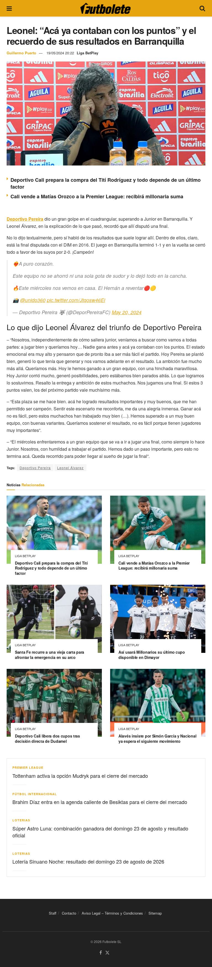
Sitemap (155, 913)
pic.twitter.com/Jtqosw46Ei (76, 299)
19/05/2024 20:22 (60, 52)
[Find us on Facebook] (100, 953)
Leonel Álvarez (70, 467)
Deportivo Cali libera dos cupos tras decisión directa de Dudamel (47, 738)
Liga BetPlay (87, 52)
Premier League (27, 767)
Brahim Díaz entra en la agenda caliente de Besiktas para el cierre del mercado (99, 801)
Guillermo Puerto (21, 52)
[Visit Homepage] (105, 8)
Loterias (21, 820)
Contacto (69, 913)
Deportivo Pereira (35, 467)
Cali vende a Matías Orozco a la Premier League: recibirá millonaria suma (96, 196)
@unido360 (33, 299)
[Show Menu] (9, 8)
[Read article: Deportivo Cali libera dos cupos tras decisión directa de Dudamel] (54, 703)
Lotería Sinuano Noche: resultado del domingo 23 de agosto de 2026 (88, 861)
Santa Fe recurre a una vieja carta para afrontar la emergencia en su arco (49, 654)
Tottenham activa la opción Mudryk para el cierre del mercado (80, 775)
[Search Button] (202, 8)
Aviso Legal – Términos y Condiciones (112, 913)
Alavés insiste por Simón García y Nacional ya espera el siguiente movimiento (157, 738)
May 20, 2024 (127, 312)
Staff (52, 913)
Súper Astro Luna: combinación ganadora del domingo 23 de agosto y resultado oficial (100, 832)
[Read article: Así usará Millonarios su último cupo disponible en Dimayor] (157, 619)
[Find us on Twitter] (107, 953)
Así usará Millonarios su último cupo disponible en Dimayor (151, 654)
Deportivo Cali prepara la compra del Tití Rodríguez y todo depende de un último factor (105, 183)
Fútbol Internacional (34, 794)
